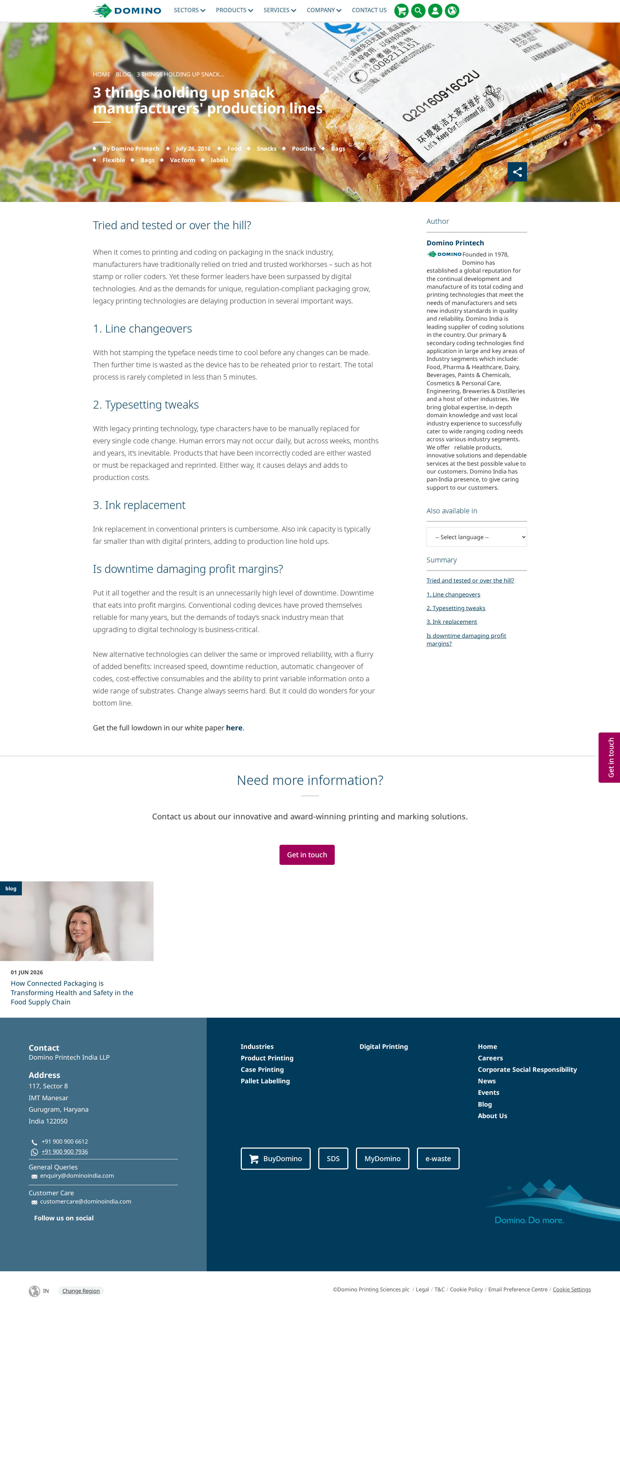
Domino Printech (455, 242)
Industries (257, 1046)
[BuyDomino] (401, 11)
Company (321, 10)
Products (232, 10)
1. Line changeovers (453, 594)
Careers (490, 1058)
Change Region (81, 1290)
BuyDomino (282, 1158)
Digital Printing (384, 1046)
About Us (492, 1115)
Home (487, 1046)
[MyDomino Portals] (435, 11)
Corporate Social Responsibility (527, 1069)
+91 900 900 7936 (65, 1151)
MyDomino (383, 1158)
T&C (440, 1289)
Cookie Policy (466, 1289)
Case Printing (262, 1069)
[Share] (517, 172)
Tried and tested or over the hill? (470, 580)
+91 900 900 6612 (65, 1141)
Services (277, 10)
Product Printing (267, 1058)
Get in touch (307, 854)
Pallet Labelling (265, 1081)
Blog (485, 1104)
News (487, 1081)
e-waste (438, 1158)
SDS (333, 1158)
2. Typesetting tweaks (456, 608)
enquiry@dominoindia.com (77, 1175)
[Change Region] (452, 11)
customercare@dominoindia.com (85, 1201)
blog (11, 888)
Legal (422, 1289)
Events (488, 1092)
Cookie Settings (572, 1289)
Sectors (187, 10)
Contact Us (369, 10)
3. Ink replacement (452, 622)
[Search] (418, 11)
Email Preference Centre (518, 1289)
